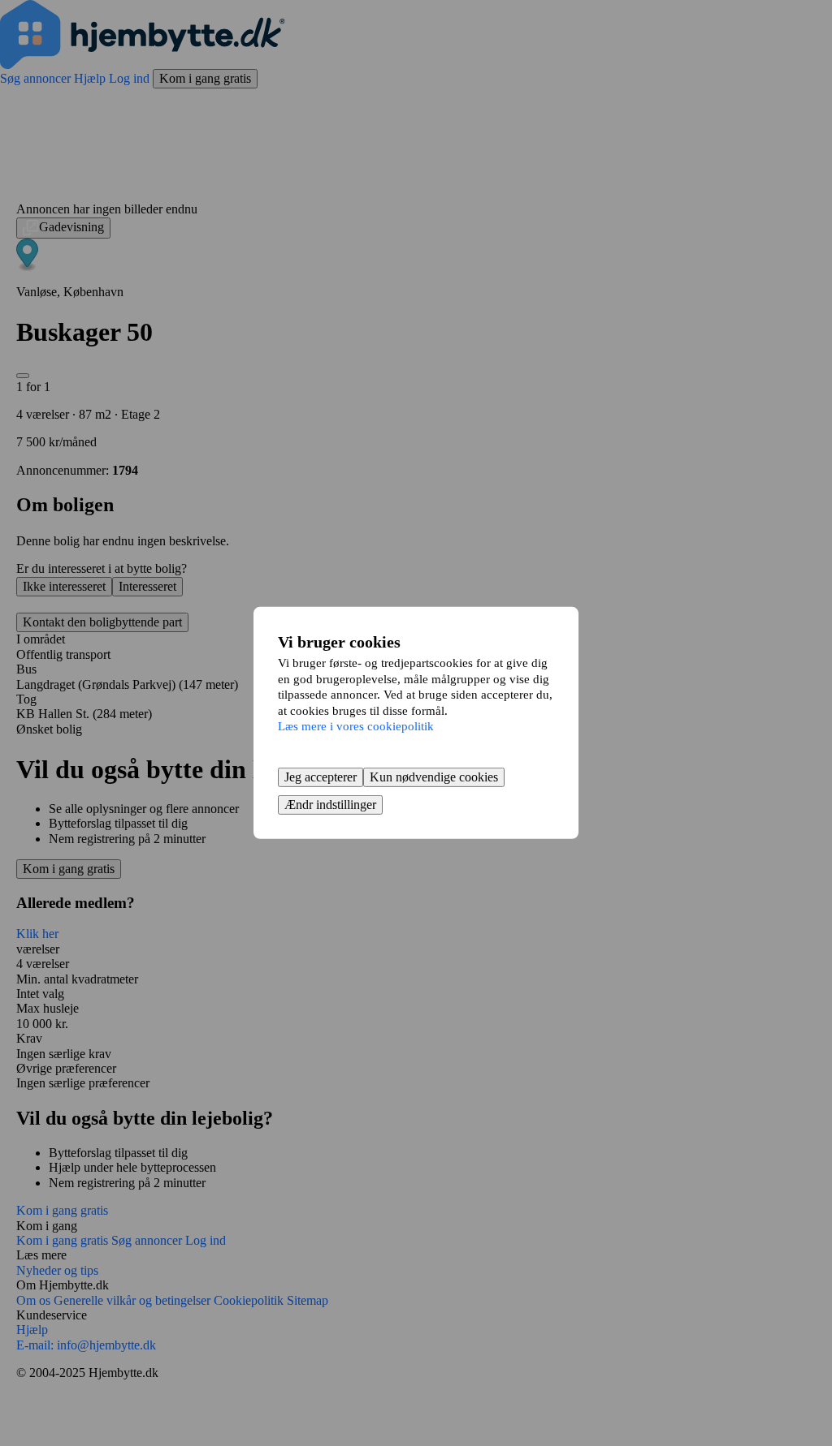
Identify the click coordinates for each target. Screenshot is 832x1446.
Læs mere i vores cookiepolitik (356, 726)
